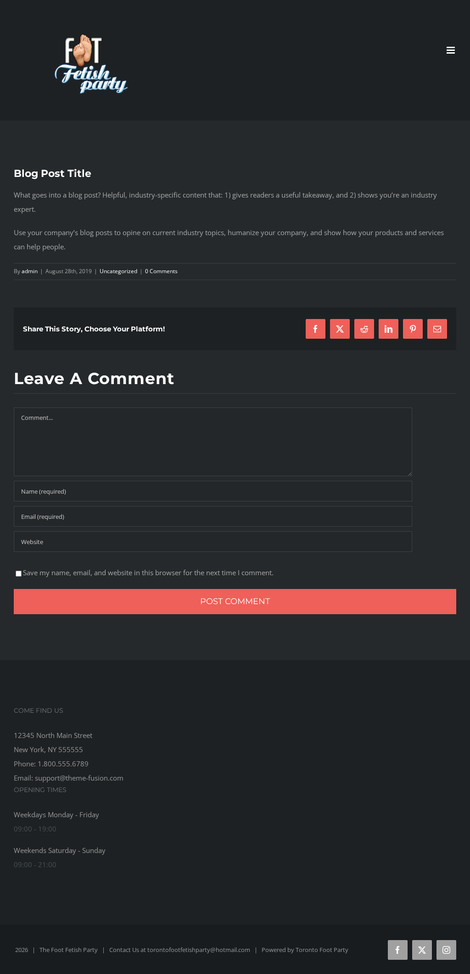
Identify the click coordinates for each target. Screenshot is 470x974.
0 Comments (161, 271)
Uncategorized (118, 271)
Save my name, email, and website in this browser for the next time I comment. (148, 572)
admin (30, 271)
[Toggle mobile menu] (451, 50)
